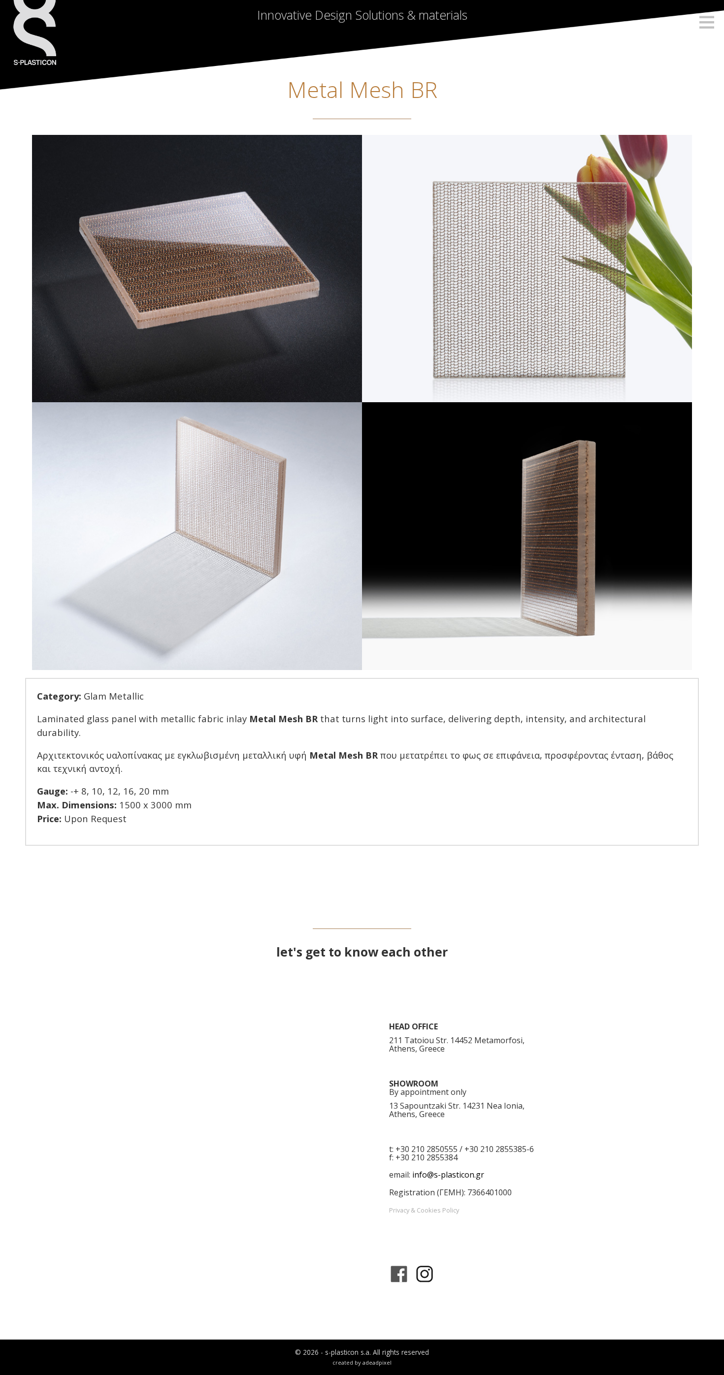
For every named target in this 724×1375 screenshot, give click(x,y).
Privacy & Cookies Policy (424, 1210)
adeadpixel (377, 1362)
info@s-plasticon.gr (448, 1174)
